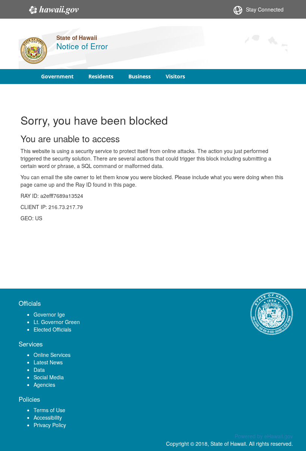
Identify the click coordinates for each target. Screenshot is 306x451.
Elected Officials (52, 329)
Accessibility (48, 417)
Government (57, 76)
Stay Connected (265, 9)
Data (39, 369)
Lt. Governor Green (57, 322)
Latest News (48, 362)
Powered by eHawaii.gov (264, 436)
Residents (100, 76)
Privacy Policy (50, 425)
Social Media (49, 377)
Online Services (52, 354)
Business (139, 76)
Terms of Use (49, 410)
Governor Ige (49, 314)
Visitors (175, 76)
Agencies (44, 384)
